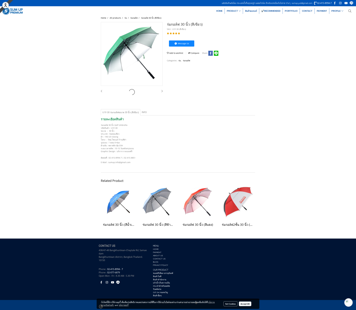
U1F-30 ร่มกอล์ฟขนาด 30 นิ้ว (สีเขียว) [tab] (120, 112)
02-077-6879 (113, 272)
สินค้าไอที (157, 276)
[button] (350, 11)
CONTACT (307, 11)
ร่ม (179, 60)
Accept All (245, 303)
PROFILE (336, 11)
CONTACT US (159, 258)
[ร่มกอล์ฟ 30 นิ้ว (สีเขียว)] (132, 54)
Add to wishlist (176, 53)
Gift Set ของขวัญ (160, 292)
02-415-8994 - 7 (115, 269)
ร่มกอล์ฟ (186, 60)
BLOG (155, 262)
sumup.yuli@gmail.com (302, 3)
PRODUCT (233, 11)
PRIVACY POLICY (160, 265)
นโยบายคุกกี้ (123, 305)
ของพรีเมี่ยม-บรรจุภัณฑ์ (163, 273)
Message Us (183, 43)
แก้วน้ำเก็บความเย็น (161, 283)
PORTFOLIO (291, 11)
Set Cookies (230, 303)
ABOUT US (158, 255)
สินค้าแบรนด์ (251, 11)
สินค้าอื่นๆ (157, 295)
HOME (219, 11)
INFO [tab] (144, 112)
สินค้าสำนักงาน (159, 279)
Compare (194, 53)
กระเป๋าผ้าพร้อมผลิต (161, 286)
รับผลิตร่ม (157, 289)
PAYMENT (322, 11)
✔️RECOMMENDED (270, 11)
